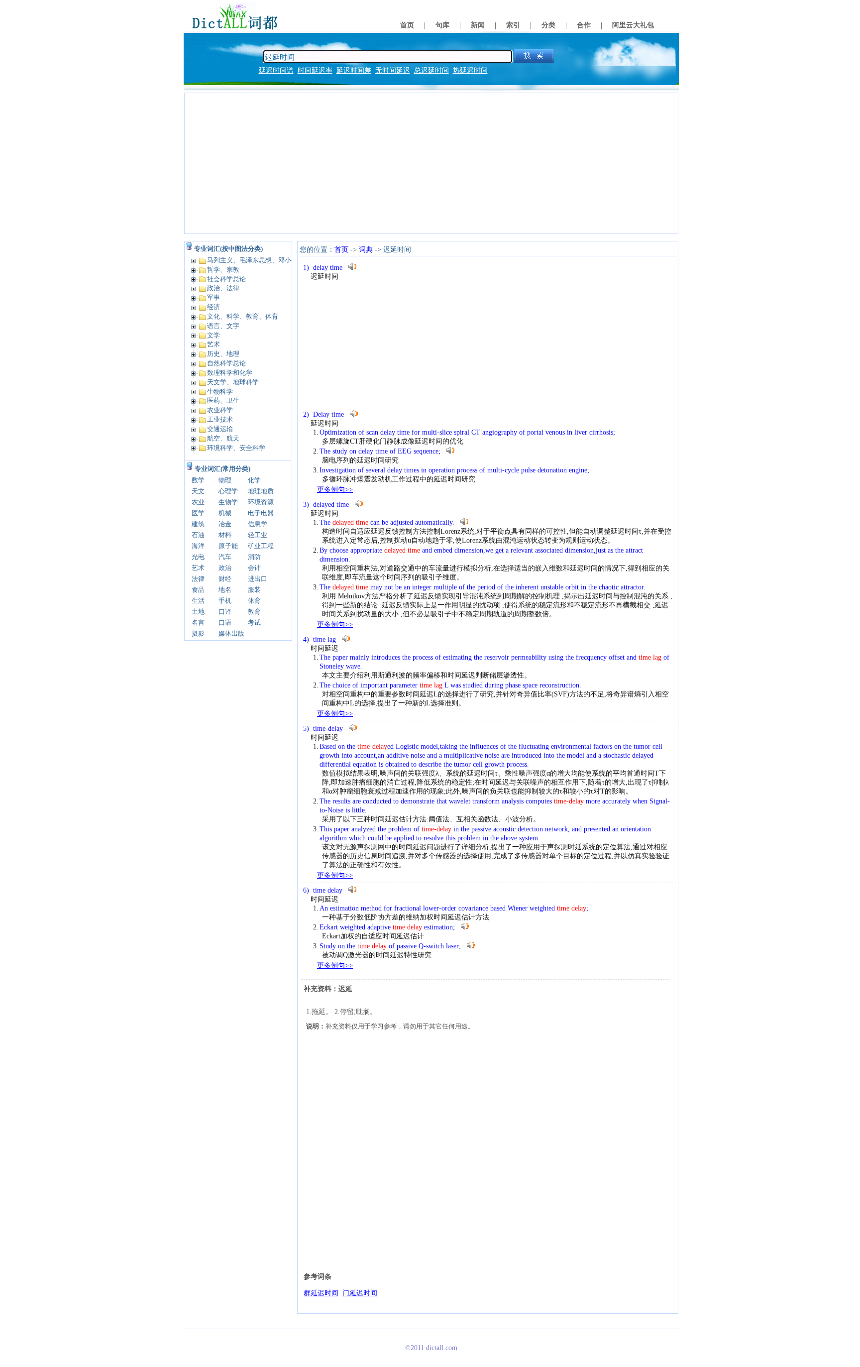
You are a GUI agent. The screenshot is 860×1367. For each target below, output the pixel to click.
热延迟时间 (470, 70)
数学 (198, 480)
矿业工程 (261, 546)
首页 (407, 25)
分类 (548, 25)
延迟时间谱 (276, 70)
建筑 (198, 524)
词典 (366, 249)
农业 (198, 502)
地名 (224, 589)
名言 (198, 622)
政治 (224, 567)
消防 (254, 557)
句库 (442, 25)
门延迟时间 (359, 1293)
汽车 (224, 557)
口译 (224, 611)
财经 (224, 578)
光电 (198, 557)
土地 (198, 611)
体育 (254, 600)
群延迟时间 (321, 1293)
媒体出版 (231, 633)
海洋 (198, 546)
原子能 (228, 546)
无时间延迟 (392, 70)
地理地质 (261, 491)
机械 (224, 513)
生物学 (228, 502)
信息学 (257, 524)
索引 (513, 25)
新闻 (478, 25)
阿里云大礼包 (633, 25)
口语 (224, 622)
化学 (254, 480)
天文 (198, 491)
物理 (224, 480)
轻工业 (257, 535)
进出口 (257, 578)
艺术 (198, 567)
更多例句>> (335, 489)
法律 (198, 578)
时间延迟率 (315, 70)
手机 (224, 600)
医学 (198, 513)
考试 (254, 622)
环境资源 (261, 502)
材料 (224, 535)
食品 (198, 589)
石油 (198, 535)
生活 (198, 600)
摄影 (198, 633)
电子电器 (261, 513)
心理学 (228, 491)
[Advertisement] (431, 163)
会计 (254, 567)
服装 (254, 589)
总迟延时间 (431, 70)
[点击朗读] (352, 266)
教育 (254, 611)
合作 (584, 25)
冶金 (224, 524)
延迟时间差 (353, 70)
